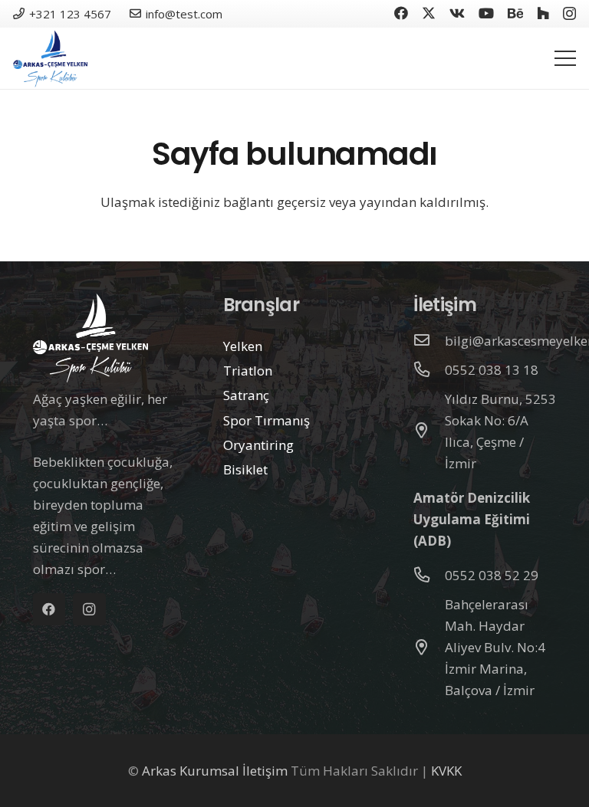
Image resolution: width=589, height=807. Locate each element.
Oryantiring (258, 445)
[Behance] (515, 13)
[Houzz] (543, 13)
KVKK (446, 770)
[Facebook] (401, 13)
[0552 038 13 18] (429, 370)
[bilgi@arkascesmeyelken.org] (429, 341)
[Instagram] (569, 13)
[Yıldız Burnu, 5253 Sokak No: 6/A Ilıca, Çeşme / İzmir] (429, 431)
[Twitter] (429, 13)
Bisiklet (245, 469)
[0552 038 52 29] (429, 575)
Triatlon (247, 370)
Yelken (242, 346)
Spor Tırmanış (266, 420)
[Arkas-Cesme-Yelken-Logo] (50, 58)
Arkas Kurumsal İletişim (215, 770)
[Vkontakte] (457, 13)
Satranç (246, 395)
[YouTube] (486, 13)
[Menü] (565, 58)
